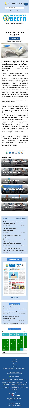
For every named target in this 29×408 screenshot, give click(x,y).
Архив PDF (14, 298)
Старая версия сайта (14, 372)
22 (21, 346)
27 (14, 349)
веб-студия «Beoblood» (15, 405)
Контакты (20, 11)
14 (18, 343)
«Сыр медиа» (16, 400)
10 (4, 343)
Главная (14, 359)
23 (25, 346)
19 (11, 346)
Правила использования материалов (14, 368)
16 (25, 343)
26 (11, 349)
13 (14, 343)
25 (7, 349)
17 (4, 346)
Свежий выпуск (14, 38)
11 (7, 343)
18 (7, 346)
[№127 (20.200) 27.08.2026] (14, 279)
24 (4, 349)
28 (18, 349)
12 (11, 343)
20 (14, 346)
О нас (7, 11)
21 (18, 346)
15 (21, 343)
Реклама (13, 11)
